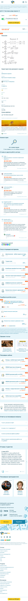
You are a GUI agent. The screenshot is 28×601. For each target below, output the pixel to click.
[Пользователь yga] (3, 316)
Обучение (6, 521)
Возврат (2, 570)
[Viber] (6, 244)
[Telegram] (2, 244)
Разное (1, 555)
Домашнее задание (6, 73)
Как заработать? (3, 593)
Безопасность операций (5, 572)
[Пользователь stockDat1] (3, 325)
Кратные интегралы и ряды (8, 77)
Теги (1, 560)
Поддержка (2, 575)
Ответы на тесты (3, 586)
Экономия (2, 552)
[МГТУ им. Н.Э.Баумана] (2, 307)
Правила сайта (3, 565)
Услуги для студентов (4, 583)
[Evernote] (9, 244)
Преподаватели (3, 590)
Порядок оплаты (3, 568)
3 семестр (4, 86)
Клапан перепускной (8, 221)
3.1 (2, 90)
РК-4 (5, 98)
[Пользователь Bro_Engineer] (3, 307)
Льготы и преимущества (5, 554)
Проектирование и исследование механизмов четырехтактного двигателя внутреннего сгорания (14, 205)
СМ (2, 98)
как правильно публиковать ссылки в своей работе (13, 333)
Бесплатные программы (5, 549)
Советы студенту (3, 550)
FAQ (1, 559)
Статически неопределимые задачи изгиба (13, 175)
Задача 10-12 (7, 188)
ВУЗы (1, 591)
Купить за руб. (14, 22)
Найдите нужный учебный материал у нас (15, 410)
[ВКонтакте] (8, 244)
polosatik (5, 133)
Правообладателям (4, 573)
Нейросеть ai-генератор (5, 585)
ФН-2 (7, 98)
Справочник (2, 557)
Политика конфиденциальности (7, 567)
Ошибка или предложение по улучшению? (9, 118)
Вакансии (2, 577)
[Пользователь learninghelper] (3, 325)
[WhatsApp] (4, 244)
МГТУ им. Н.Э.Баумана (8, 81)
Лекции (1, 588)
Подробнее (19, 521)
